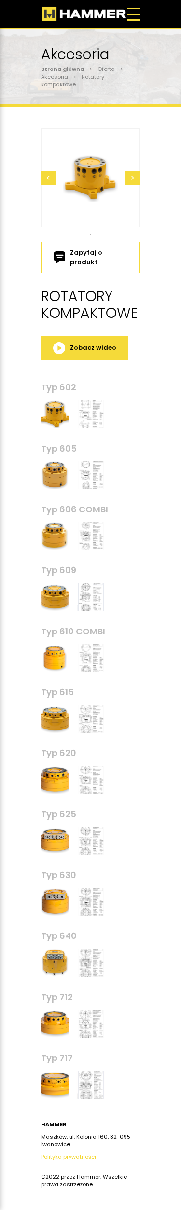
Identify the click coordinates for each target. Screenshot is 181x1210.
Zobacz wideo (93, 347)
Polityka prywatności (68, 1157)
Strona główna (62, 69)
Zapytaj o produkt (86, 257)
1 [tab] (91, 234)
